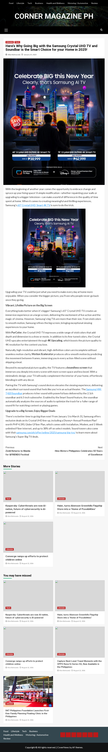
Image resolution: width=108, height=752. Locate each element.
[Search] (101, 29)
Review (94, 3)
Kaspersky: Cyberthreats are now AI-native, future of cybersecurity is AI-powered (25, 509)
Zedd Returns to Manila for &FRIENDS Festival (17, 451)
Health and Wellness (55, 3)
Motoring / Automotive (78, 3)
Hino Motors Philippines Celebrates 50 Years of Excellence (79, 451)
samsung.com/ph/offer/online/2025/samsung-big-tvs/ (46, 432)
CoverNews (63, 747)
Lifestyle (20, 3)
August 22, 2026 (27, 516)
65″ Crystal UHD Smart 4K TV (33, 205)
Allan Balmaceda (14, 55)
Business (39, 3)
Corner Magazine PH (54, 16)
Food (11, 3)
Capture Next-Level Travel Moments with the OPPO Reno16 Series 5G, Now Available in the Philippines (79, 664)
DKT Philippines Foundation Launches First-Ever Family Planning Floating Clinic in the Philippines (27, 713)
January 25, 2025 (30, 55)
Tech (29, 3)
